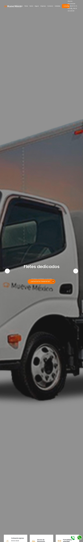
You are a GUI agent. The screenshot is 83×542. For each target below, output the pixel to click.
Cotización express (17, 538)
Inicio (21, 6)
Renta (31, 6)
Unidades (57, 6)
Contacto (50, 6)
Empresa (43, 6)
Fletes (26, 6)
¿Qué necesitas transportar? (40, 281)
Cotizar (66, 6)
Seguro (37, 6)
